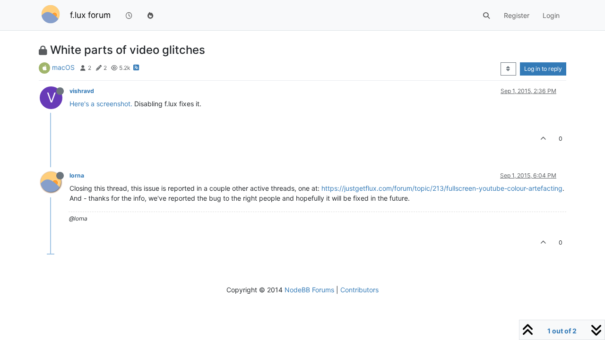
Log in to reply (543, 68)
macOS (63, 67)
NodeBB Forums (309, 290)
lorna (76, 175)
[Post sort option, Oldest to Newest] (508, 69)
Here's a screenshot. (100, 104)
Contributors (359, 290)
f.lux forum (90, 15)
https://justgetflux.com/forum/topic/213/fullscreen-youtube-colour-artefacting (441, 188)
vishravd (81, 90)
